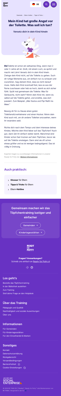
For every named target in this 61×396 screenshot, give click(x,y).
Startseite (19, 15)
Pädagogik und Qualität (13, 308)
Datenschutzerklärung (12, 353)
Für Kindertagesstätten (13, 332)
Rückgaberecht (9, 357)
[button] (54, 4)
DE (37, 4)
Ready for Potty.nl (41, 261)
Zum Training (8, 290)
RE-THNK (6, 390)
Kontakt (6, 350)
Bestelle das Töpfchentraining (16, 283)
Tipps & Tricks (38, 15)
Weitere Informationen (29, 157)
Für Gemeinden (10, 329)
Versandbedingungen (12, 360)
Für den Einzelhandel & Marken (16, 336)
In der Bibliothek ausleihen (14, 286)
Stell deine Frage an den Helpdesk (18, 293)
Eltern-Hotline (28, 15)
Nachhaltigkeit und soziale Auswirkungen (21, 311)
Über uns (7, 315)
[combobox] (35, 4)
